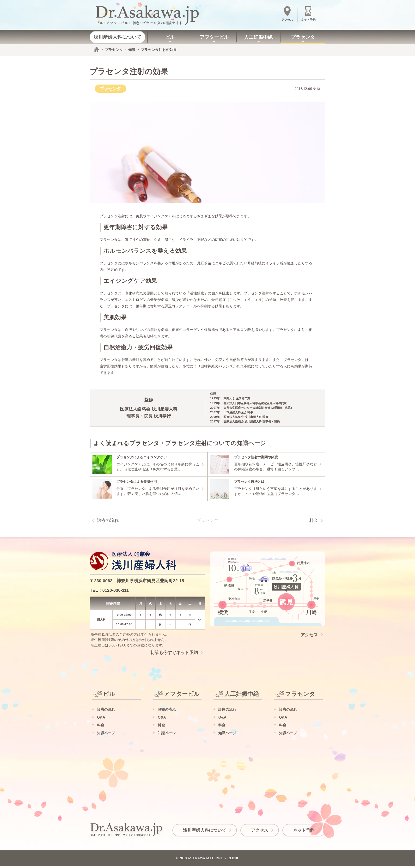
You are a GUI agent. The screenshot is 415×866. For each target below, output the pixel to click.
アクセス (309, 634)
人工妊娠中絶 (258, 37)
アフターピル (214, 37)
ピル (170, 37)
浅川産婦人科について (117, 37)
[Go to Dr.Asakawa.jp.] (96, 49)
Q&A (101, 717)
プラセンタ (303, 37)
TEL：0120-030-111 (109, 590)
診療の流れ (108, 520)
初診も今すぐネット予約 (174, 652)
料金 (313, 520)
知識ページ (106, 733)
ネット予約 (304, 830)
